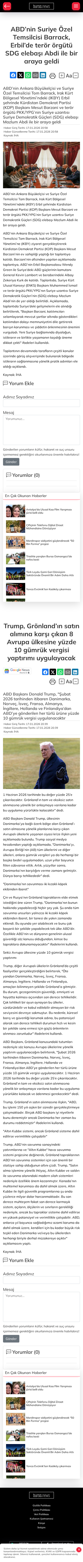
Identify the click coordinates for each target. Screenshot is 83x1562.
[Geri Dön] (7, 6)
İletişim (41, 1527)
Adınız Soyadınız (18, 396)
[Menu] (76, 6)
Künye (41, 1523)
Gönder (11, 462)
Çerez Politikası (41, 1509)
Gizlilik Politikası (42, 1505)
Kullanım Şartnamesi (41, 1518)
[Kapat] (79, 1550)
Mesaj (8, 412)
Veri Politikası (41, 1514)
